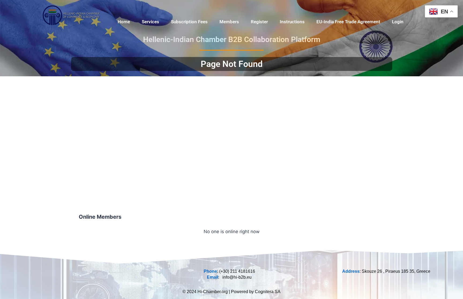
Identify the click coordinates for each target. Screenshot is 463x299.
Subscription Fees (189, 21)
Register (259, 21)
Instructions (292, 21)
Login (398, 21)
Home (124, 21)
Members (229, 21)
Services (150, 21)
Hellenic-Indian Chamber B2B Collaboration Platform (231, 39)
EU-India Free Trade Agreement (348, 21)
